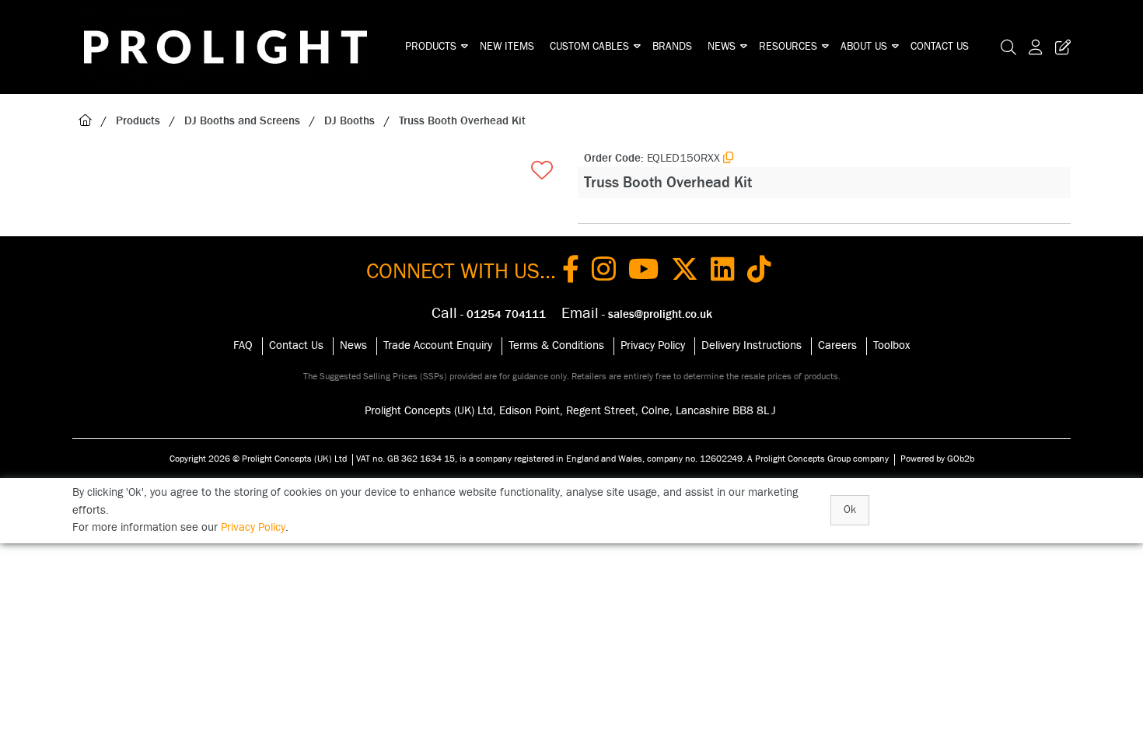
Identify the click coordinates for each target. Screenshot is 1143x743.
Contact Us (940, 46)
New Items (507, 46)
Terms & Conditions (556, 345)
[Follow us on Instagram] (603, 272)
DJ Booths (349, 120)
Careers (837, 345)
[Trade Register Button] (1060, 47)
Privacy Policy (652, 345)
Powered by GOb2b (937, 458)
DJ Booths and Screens (242, 120)
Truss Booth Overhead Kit (462, 120)
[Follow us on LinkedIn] (722, 272)
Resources (788, 46)
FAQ (243, 345)
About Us (864, 46)
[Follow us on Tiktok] (759, 272)
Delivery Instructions (751, 345)
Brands (672, 46)
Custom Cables (589, 46)
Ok (850, 510)
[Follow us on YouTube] (643, 272)
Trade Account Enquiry (437, 345)
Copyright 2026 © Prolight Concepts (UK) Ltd (258, 458)
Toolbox (891, 345)
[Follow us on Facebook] (570, 272)
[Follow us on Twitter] (684, 272)
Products (430, 46)
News (722, 46)
